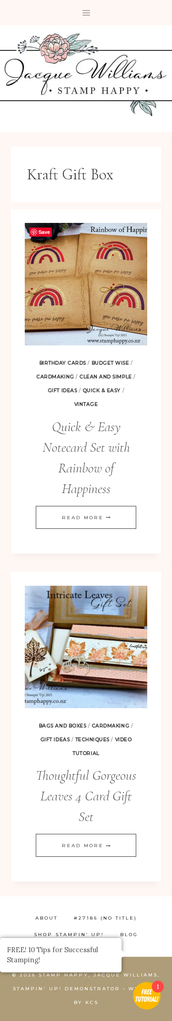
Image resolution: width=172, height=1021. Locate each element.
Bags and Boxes (62, 726)
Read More (86, 518)
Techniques (92, 740)
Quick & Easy (102, 391)
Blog (129, 935)
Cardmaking (55, 377)
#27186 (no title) (105, 918)
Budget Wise (110, 363)
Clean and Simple (105, 377)
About (46, 918)
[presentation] (86, 284)
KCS (92, 1002)
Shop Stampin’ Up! (69, 935)
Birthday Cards (62, 363)
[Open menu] (86, 13)
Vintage (86, 404)
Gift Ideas (62, 391)
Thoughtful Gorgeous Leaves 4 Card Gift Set (86, 796)
